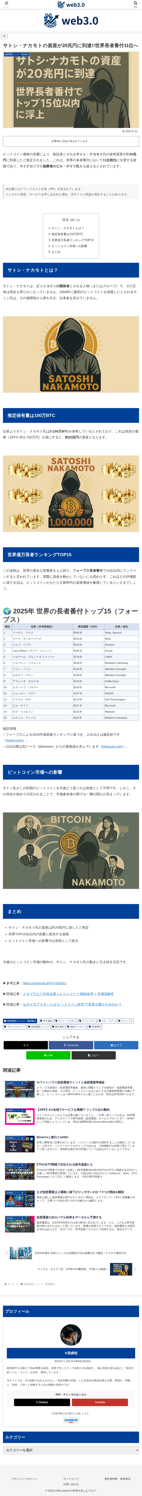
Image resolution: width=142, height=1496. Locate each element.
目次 (65, 220)
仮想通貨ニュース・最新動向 (21, 1021)
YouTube (100, 1402)
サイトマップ (71, 1478)
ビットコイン (89, 1021)
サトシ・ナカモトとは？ (68, 228)
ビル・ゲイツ (108, 1021)
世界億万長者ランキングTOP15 (73, 240)
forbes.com (14, 740)
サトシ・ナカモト (67, 1021)
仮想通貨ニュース (40, 1027)
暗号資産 (59, 1027)
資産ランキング (78, 1027)
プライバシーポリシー (25, 1478)
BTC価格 (47, 1021)
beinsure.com (112, 746)
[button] (94, 1055)
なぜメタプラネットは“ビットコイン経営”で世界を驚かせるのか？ (72, 1004)
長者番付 (96, 1027)
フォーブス (127, 1021)
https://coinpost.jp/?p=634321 (45, 983)
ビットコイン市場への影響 (69, 246)
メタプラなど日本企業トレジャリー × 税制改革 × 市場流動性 (68, 994)
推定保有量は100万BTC (67, 234)
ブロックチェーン (16, 1027)
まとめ (56, 252)
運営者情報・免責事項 (117, 1478)
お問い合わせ (71, 1484)
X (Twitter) (42, 1402)
